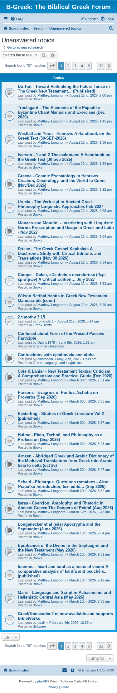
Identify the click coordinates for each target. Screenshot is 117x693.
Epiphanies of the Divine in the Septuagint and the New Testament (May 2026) (63, 547)
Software (39, 626)
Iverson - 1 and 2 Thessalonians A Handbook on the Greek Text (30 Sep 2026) (64, 157)
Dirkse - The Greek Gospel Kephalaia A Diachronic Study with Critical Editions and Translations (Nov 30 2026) (59, 253)
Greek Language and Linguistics (57, 363)
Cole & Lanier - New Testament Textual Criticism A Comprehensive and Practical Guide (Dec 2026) (65, 373)
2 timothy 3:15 (31, 317)
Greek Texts (42, 325)
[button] (52, 65)
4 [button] (82, 66)
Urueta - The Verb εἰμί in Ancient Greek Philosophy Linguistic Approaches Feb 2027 (60, 204)
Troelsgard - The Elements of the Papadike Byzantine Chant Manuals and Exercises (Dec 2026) (61, 112)
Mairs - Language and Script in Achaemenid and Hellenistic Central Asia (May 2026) (64, 595)
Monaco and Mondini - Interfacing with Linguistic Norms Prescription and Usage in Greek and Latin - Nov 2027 (66, 228)
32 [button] (101, 66)
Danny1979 (46, 342)
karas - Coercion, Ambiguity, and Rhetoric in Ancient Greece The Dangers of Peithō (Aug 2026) (65, 505)
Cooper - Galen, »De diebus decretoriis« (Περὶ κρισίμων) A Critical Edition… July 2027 (62, 277)
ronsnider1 (45, 321)
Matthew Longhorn (51, 95)
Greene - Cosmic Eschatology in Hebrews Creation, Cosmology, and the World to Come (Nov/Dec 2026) (61, 181)
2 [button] (68, 66)
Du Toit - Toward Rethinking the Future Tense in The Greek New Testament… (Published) (64, 88)
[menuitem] (16, 19)
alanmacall (45, 359)
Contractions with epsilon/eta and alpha (56, 354)
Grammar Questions (48, 346)
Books (37, 99)
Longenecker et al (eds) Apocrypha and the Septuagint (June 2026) (59, 526)
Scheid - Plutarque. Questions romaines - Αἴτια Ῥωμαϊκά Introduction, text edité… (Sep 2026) (63, 484)
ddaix (41, 622)
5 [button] (89, 66)
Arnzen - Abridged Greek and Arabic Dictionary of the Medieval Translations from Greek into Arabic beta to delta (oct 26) (66, 461)
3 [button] (75, 66)
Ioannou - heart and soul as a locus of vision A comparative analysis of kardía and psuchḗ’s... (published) (63, 571)
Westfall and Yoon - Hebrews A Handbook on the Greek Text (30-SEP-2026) (64, 136)
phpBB (42, 681)
